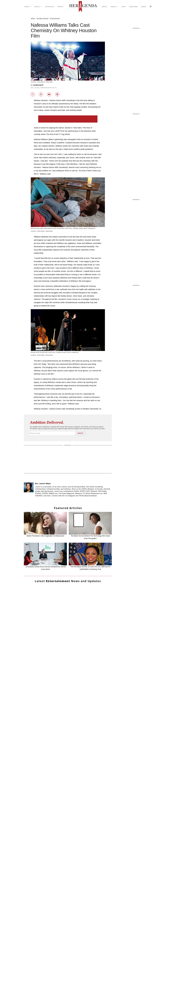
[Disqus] (68, 809)
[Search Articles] (150, 7)
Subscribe (133, 7)
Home (33, 18)
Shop (124, 7)
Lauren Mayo (38, 85)
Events (60, 7)
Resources (49, 7)
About (104, 7)
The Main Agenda (42, 18)
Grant (143, 7)
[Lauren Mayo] (29, 490)
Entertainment (55, 18)
